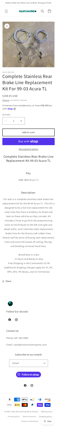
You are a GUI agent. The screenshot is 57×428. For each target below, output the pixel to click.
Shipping (5, 100)
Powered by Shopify (30, 411)
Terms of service (29, 416)
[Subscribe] (44, 363)
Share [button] (8, 281)
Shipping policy (45, 416)
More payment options (28, 149)
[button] (6, 11)
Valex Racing (16, 411)
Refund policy (46, 411)
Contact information (29, 421)
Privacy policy (14, 416)
